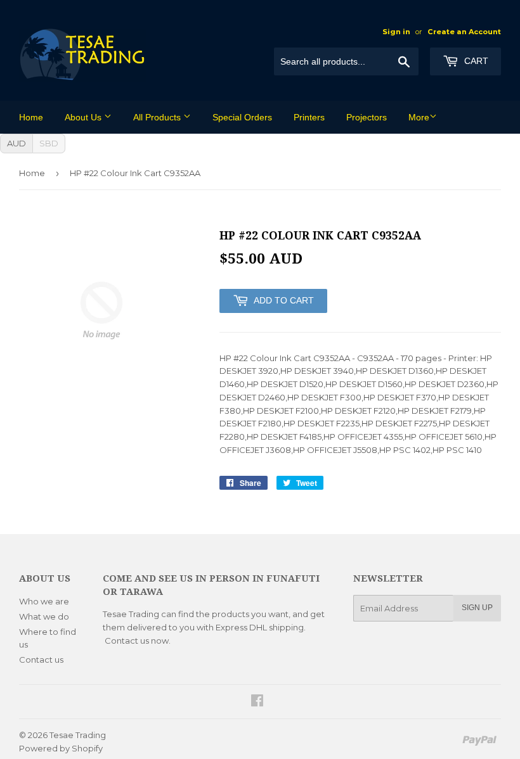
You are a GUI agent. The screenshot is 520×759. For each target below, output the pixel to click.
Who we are (44, 601)
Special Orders (242, 117)
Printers (309, 117)
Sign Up (477, 607)
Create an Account (464, 31)
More (418, 117)
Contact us (41, 659)
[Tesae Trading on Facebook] (257, 702)
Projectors (366, 117)
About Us (84, 117)
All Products (158, 117)
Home (31, 117)
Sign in (396, 31)
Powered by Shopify (61, 748)
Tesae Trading (77, 735)
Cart (475, 61)
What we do (44, 616)
